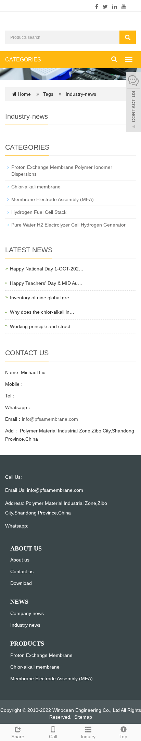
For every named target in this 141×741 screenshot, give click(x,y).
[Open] (133, 103)
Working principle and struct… (42, 326)
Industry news (25, 625)
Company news (27, 613)
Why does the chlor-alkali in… (42, 312)
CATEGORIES (23, 59)
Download (21, 583)
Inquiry (88, 736)
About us (19, 560)
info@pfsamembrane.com (50, 419)
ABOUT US (26, 548)
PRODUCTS (27, 643)
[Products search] (127, 37)
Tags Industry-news (69, 94)
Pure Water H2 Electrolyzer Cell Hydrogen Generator (68, 225)
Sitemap (83, 717)
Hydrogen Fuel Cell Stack (38, 212)
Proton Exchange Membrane (41, 655)
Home (24, 94)
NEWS (19, 601)
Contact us (22, 571)
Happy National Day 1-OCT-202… (47, 268)
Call (53, 736)
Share (17, 736)
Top (123, 736)
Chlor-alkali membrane (36, 186)
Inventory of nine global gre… (42, 297)
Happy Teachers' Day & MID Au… (46, 283)
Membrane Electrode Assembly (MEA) (52, 199)
